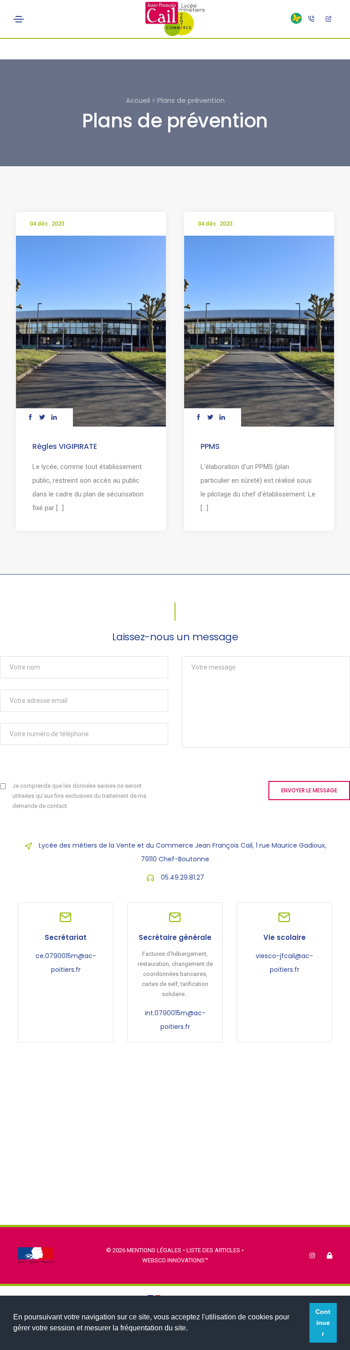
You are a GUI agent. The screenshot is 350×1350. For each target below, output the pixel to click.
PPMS (210, 446)
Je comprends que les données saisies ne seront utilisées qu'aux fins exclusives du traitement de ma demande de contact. (79, 795)
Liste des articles (214, 1250)
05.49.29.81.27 (182, 877)
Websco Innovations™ (175, 1260)
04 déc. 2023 (47, 223)
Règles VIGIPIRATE (64, 446)
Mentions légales (154, 1250)
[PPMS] (259, 331)
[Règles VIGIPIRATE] (91, 331)
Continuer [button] (322, 1322)
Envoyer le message (309, 790)
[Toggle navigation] (19, 19)
